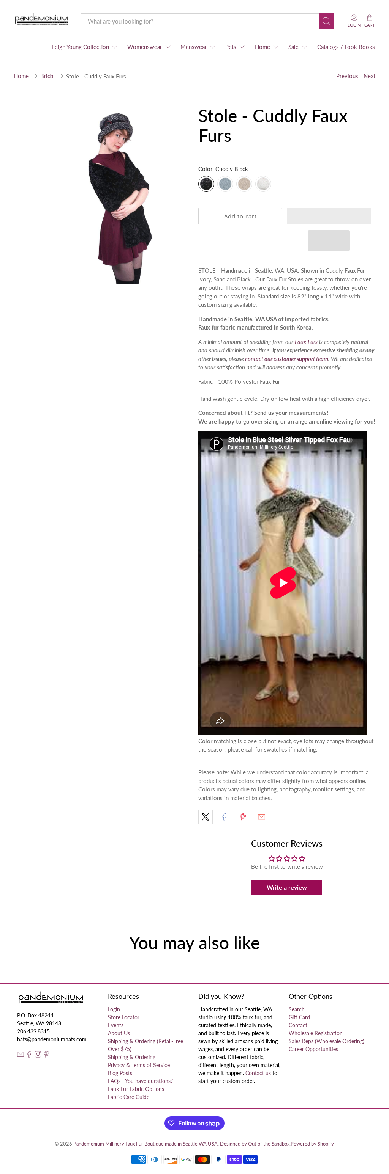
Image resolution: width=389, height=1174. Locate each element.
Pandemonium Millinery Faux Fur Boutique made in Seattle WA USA (145, 1144)
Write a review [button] (287, 887)
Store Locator (123, 1017)
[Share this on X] (205, 817)
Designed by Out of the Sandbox (254, 1144)
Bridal (47, 76)
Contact (298, 1025)
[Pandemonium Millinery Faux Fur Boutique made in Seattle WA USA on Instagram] (38, 1055)
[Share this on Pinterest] (243, 817)
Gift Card (299, 1017)
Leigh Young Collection (80, 46)
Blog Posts (120, 1073)
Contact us (258, 1073)
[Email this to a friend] (262, 817)
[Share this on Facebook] (224, 817)
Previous (347, 75)
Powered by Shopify (312, 1144)
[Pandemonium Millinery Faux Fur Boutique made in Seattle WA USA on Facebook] (29, 1055)
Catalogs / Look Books (346, 46)
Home (262, 46)
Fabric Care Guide (128, 1097)
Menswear (193, 46)
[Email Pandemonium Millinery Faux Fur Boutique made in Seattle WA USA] (20, 1055)
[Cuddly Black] (206, 184)
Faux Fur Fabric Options (136, 1089)
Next (369, 75)
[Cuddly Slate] (225, 184)
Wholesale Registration (316, 1033)
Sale (293, 46)
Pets (230, 46)
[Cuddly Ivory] (263, 184)
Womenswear (144, 46)
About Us (119, 1033)
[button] (329, 216)
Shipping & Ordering (131, 1057)
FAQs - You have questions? (140, 1081)
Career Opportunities (313, 1049)
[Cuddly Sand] (244, 184)
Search (297, 1009)
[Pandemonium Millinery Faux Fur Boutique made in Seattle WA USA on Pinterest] (46, 1055)
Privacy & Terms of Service (139, 1065)
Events (115, 1025)
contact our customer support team (286, 358)
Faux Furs (306, 341)
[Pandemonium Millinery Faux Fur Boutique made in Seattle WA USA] (41, 21)
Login (114, 1009)
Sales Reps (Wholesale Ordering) (326, 1041)
